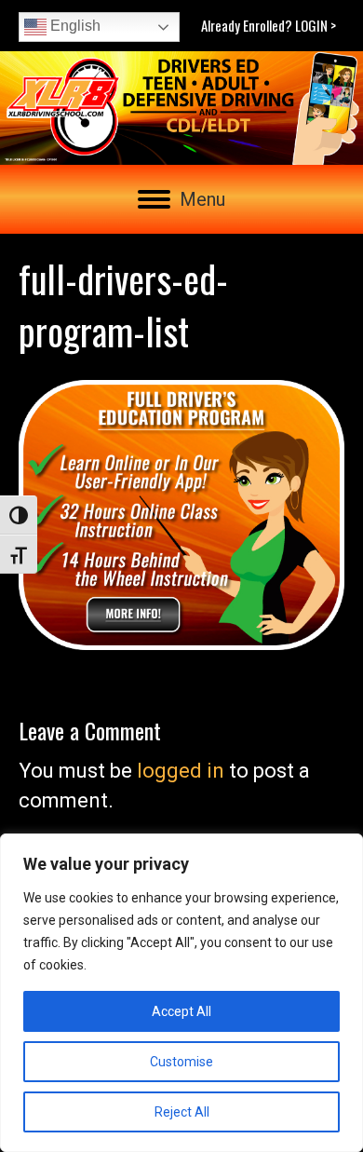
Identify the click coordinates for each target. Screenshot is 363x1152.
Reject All (182, 1112)
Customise (181, 1061)
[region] (181, 993)
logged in (180, 770)
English (74, 26)
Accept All (181, 1011)
